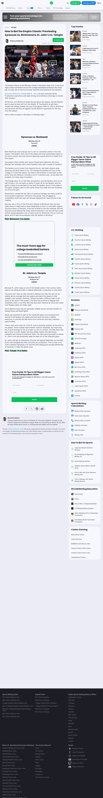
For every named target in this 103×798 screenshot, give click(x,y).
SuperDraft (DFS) (80, 391)
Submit (34, 399)
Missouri (71, 738)
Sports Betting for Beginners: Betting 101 (84, 455)
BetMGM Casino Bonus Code (80, 544)
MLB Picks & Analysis (42, 709)
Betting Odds (79, 435)
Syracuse (8, 94)
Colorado (71, 712)
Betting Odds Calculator (82, 411)
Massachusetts (73, 729)
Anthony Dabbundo (17, 41)
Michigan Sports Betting (82, 273)
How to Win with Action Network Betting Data (85, 473)
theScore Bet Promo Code (11, 780)
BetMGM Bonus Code (9, 751)
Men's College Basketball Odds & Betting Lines (17, 706)
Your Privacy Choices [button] (42, 777)
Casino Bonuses (76, 539)
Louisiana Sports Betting (83, 245)
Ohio (69, 726)
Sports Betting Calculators (78, 404)
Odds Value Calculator (82, 416)
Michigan (71, 723)
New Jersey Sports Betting (83, 268)
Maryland (71, 706)
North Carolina (73, 735)
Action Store (39, 760)
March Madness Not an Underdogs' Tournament (86, 514)
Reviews (75, 300)
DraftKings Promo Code (10, 774)
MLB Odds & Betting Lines (11, 713)
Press (37, 762)
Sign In (99, 3)
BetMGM (77, 315)
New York (71, 700)
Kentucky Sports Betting (83, 283)
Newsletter (38, 771)
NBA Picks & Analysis (42, 700)
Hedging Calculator (81, 425)
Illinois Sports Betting (81, 249)
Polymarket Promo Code (10, 757)
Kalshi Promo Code (8, 762)
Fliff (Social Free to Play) (83, 334)
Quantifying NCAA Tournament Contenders (85, 521)
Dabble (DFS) (79, 357)
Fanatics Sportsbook (81, 310)
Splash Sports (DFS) (81, 386)
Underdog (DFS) (80, 348)
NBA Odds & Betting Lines (11, 700)
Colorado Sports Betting (82, 259)
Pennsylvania (72, 717)
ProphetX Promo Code (9, 771)
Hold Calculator (80, 430)
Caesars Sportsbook (81, 324)
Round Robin (79, 494)
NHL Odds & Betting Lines (11, 716)
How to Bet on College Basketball (85, 504)
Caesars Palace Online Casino (81, 548)
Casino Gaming (79, 529)
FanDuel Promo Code (9, 777)
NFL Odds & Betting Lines (10, 697)
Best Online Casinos (77, 534)
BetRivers (78, 343)
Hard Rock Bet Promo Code (11, 786)
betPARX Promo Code (9, 783)
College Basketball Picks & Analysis (46, 706)
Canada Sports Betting (82, 287)
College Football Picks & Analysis (46, 703)
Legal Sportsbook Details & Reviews (83, 449)
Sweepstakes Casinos (78, 557)
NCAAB (13, 27)
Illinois (70, 720)
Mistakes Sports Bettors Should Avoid (85, 467)
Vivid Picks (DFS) (80, 381)
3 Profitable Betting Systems (84, 508)
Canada (70, 741)
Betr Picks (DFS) (80, 367)
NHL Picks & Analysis (42, 712)
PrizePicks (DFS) (80, 353)
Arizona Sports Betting (82, 278)
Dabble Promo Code (9, 795)
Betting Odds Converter (82, 420)
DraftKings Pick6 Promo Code (12, 792)
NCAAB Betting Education (84, 489)
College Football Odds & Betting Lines (14, 703)
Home (7, 27)
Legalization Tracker (74, 697)
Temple (24, 94)
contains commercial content (15, 429)
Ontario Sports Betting (82, 292)
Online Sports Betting (82, 235)
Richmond (16, 94)
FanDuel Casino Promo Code (80, 553)
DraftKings (78, 319)
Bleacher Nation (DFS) (82, 376)
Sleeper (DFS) (79, 362)
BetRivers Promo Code (9, 789)
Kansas (70, 732)
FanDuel (77, 395)
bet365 (77, 305)
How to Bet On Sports (82, 442)
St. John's (34, 94)
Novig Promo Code (8, 765)
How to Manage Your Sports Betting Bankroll (84, 480)
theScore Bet (79, 329)
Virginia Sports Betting (82, 264)
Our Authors (39, 751)
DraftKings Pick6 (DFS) (82, 372)
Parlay (77, 499)
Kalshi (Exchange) (80, 338)
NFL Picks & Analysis (42, 697)
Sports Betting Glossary (82, 461)
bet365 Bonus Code (9, 754)
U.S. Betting (77, 230)
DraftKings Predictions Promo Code (14, 768)
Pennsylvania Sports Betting (84, 254)
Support (37, 765)
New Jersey (72, 715)
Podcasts (38, 768)
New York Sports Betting (83, 240)
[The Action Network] (51, 3)
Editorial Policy (40, 754)
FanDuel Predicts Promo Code (12, 760)
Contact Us (39, 774)
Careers (37, 757)
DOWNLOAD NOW (34, 265)
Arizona (70, 709)
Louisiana (71, 703)
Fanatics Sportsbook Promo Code (13, 748)
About (37, 748)
